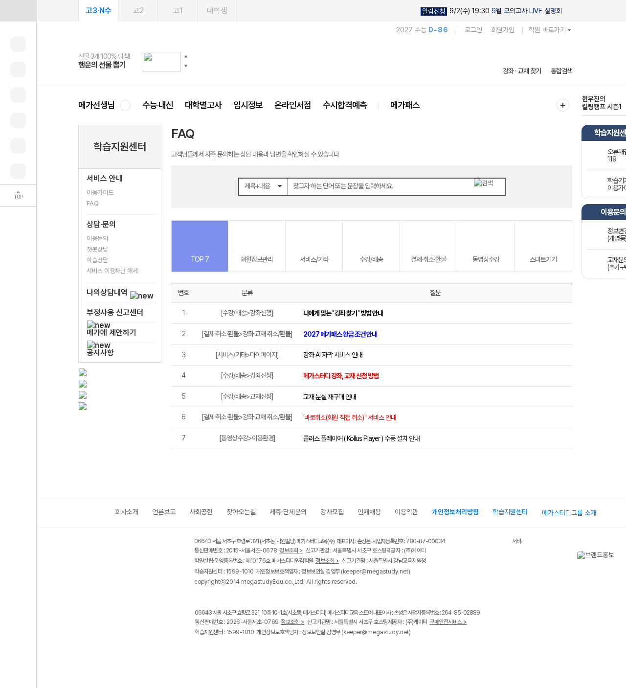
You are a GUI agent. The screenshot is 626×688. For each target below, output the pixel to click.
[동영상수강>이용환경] (247, 438)
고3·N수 (99, 10)
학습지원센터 (119, 146)
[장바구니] (18, 146)
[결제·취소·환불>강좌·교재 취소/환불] (246, 334)
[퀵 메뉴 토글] (18, 11)
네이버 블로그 (240, 653)
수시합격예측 (345, 105)
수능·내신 (157, 105)
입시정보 (248, 105)
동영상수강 (485, 259)
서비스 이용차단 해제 (112, 271)
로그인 (473, 30)
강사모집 (332, 512)
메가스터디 (325, 61)
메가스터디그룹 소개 (569, 513)
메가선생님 (96, 105)
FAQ (93, 203)
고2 (138, 10)
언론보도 (164, 512)
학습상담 (97, 260)
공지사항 (100, 352)
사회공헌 (201, 512)
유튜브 (281, 653)
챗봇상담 (97, 249)
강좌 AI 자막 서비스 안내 (332, 355)
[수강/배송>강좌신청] (247, 313)
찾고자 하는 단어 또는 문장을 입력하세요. (343, 186)
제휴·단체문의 (288, 512)
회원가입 (502, 30)
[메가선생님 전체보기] (125, 105)
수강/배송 (371, 259)
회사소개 (126, 512)
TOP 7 (200, 259)
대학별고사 (203, 105)
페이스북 (200, 653)
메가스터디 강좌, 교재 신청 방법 (341, 376)
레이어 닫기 (619, 556)
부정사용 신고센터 (115, 312)
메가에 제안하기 (111, 332)
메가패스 (405, 105)
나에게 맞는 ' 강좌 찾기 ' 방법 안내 (343, 313)
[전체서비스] (563, 105)
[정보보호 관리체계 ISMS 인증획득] (483, 542)
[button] (185, 56)
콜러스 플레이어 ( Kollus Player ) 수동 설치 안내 (361, 438)
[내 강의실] (18, 44)
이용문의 (97, 238)
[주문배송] (18, 171)
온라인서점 (292, 105)
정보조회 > (291, 550)
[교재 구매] (18, 120)
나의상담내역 (108, 292)
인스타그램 (220, 653)
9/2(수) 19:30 (492, 11)
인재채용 (369, 512)
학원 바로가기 (547, 30)
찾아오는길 (241, 512)
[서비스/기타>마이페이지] (247, 355)
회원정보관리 (257, 259)
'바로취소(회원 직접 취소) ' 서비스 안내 (349, 417)
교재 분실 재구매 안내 (329, 397)
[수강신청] (18, 69)
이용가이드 (100, 192)
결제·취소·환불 (428, 259)
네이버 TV (260, 653)
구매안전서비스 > (448, 622)
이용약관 (406, 512)
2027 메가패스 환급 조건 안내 (340, 334)
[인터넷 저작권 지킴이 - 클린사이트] (499, 543)
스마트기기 (543, 259)
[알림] (18, 95)
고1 (178, 10)
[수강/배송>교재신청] (247, 396)
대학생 (217, 10)
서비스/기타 (314, 259)
